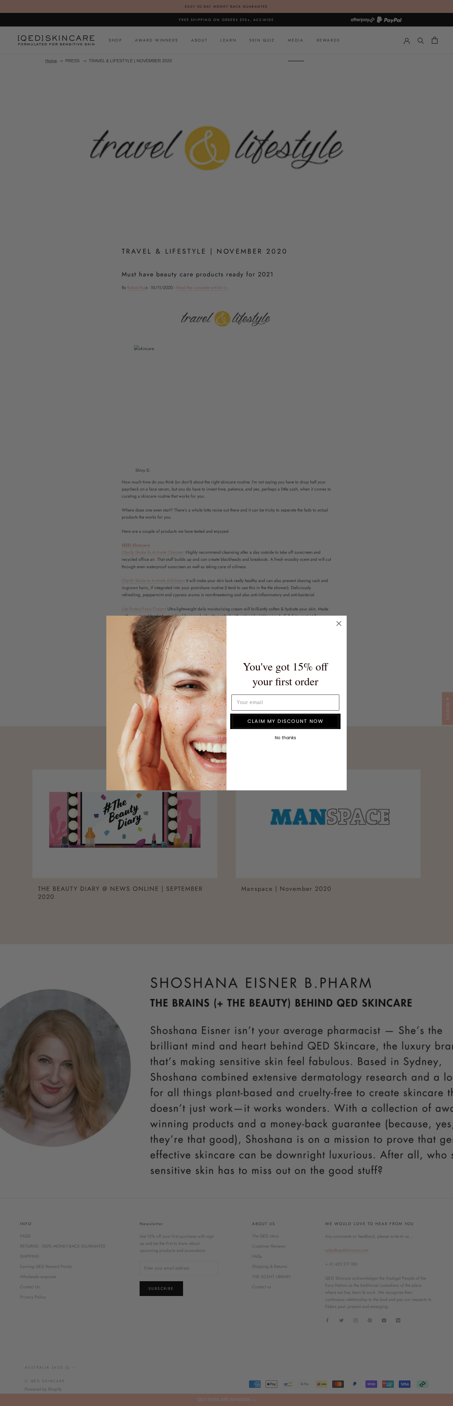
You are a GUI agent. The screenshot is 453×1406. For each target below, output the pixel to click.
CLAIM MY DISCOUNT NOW (285, 721)
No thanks (285, 738)
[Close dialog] (338, 623)
